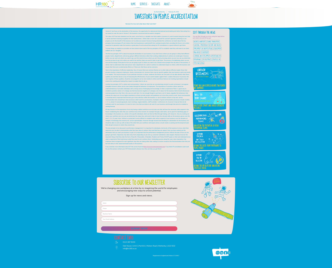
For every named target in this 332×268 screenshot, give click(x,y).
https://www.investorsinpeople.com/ (154, 147)
